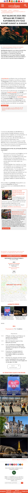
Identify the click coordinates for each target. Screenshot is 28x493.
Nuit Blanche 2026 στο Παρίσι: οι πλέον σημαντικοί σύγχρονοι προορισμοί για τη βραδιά (14, 434)
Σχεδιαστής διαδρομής (14, 267)
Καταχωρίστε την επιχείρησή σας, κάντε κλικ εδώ (12, 251)
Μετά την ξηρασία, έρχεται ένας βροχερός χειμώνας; (14, 341)
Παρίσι (25, 300)
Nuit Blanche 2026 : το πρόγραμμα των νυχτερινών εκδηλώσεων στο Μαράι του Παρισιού (14, 413)
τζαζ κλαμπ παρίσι (9, 296)
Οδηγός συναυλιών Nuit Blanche (8, 297)
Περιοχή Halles (21, 296)
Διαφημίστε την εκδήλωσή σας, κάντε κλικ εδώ (12, 252)
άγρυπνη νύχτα (15, 295)
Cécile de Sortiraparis (7, 47)
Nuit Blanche (5, 78)
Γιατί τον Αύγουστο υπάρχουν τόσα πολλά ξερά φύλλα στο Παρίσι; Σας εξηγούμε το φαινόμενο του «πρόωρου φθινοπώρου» (15, 347)
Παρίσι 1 (16, 296)
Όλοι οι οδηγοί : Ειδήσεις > (19, 459)
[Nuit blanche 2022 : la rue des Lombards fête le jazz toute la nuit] (14, 35)
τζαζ (10, 295)
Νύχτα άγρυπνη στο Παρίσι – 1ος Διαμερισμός (15, 299)
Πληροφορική (9, 329)
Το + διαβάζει (18, 329)
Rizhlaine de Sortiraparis (18, 47)
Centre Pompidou (22, 97)
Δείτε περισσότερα (13, 366)
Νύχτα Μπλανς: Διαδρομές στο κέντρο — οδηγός (12, 300)
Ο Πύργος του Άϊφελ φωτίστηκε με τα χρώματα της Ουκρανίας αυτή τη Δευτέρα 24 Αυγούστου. (15, 337)
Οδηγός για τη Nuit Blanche (7, 301)
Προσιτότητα (14, 268)
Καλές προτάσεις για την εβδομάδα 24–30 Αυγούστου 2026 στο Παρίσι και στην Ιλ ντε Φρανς (12, 109)
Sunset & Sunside (11, 92)
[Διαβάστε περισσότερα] (14, 206)
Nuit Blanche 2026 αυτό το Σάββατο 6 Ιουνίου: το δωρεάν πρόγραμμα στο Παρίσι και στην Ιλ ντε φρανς (7, 318)
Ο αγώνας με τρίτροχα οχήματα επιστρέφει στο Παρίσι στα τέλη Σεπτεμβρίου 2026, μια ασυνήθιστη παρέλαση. (15, 353)
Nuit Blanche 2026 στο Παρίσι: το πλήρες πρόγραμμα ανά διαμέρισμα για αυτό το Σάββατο (20, 318)
